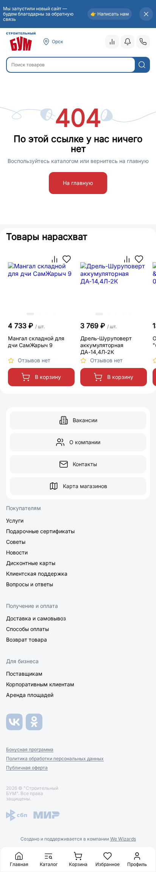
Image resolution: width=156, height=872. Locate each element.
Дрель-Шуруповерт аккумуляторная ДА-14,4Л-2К (106, 345)
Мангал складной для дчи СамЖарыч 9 (36, 341)
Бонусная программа (29, 749)
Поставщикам (24, 673)
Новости (17, 552)
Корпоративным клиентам (40, 684)
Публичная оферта (27, 767)
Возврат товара (26, 639)
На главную (78, 183)
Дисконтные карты (30, 563)
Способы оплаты (27, 629)
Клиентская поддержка (36, 573)
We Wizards (123, 839)
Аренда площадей (29, 695)
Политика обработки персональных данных (55, 758)
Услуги (14, 520)
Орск (57, 41)
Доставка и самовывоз (36, 618)
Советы (15, 542)
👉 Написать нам (109, 14)
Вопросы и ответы (29, 584)
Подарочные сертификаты (40, 531)
